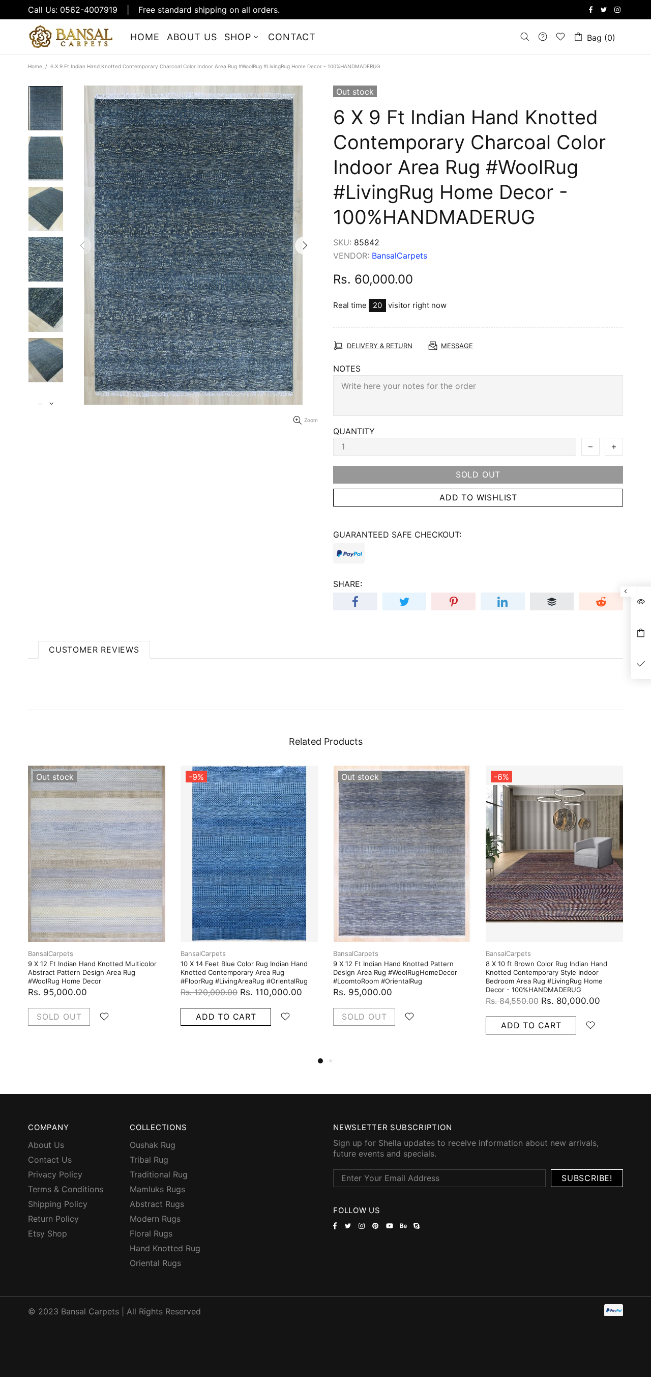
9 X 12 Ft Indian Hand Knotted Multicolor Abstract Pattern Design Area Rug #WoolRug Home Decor (92, 972)
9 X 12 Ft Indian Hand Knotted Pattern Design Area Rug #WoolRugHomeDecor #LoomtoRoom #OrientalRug (395, 972)
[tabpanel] (96, 906)
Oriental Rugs (155, 1263)
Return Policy (53, 1219)
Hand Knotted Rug (165, 1248)
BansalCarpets (72, 36)
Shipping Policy (57, 1204)
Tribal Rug (149, 1160)
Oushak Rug (152, 1145)
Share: (347, 584)
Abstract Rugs (157, 1204)
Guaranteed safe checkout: (397, 534)
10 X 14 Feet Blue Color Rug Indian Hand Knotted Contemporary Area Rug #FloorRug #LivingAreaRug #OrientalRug (244, 972)
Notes (347, 368)
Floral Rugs (151, 1233)
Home (35, 66)
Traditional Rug (159, 1174)
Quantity (354, 431)
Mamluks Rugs (157, 1189)
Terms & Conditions (65, 1189)
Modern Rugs (155, 1219)
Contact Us (50, 1160)
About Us (46, 1145)
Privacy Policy (55, 1174)
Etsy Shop (47, 1233)
